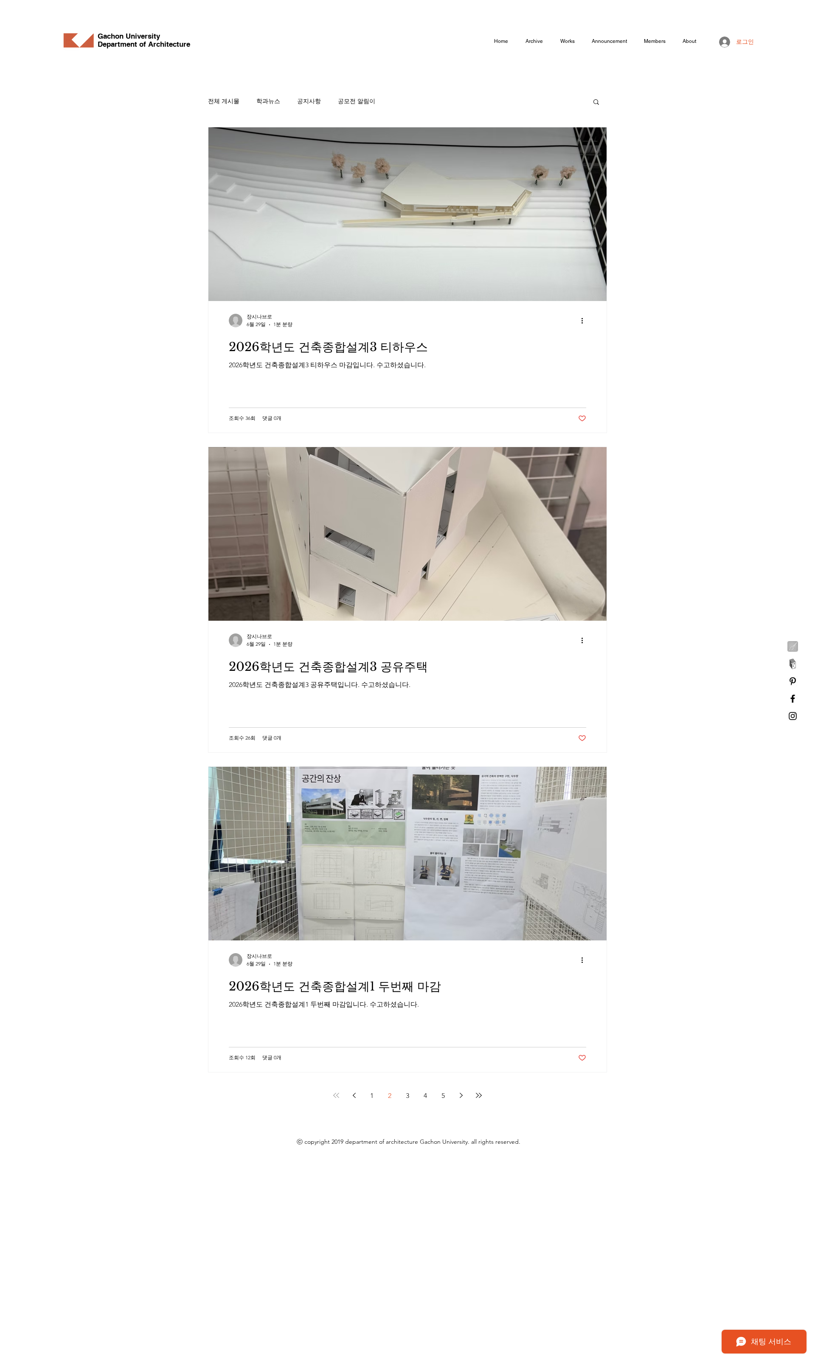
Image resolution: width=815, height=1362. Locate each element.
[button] (596, 102)
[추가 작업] (585, 320)
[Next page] (461, 1095)
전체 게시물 (223, 101)
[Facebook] (792, 698)
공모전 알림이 (356, 101)
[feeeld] (792, 646)
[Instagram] (792, 716)
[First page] (336, 1095)
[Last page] (478, 1095)
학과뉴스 (268, 101)
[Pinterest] (792, 681)
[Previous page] (354, 1095)
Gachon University (129, 36)
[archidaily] (792, 663)
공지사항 (309, 101)
